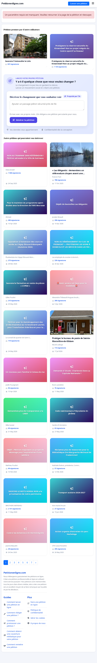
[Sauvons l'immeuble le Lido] (25, 50)
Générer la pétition (25, 120)
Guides (7, 597)
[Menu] (92, 3)
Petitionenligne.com (12, 3)
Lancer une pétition (78, 4)
